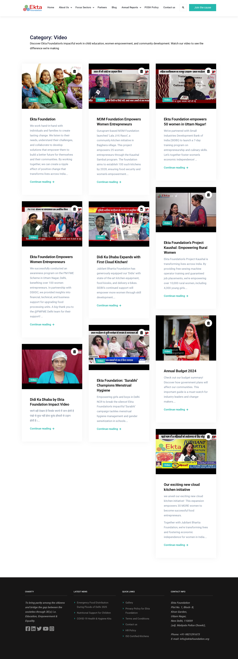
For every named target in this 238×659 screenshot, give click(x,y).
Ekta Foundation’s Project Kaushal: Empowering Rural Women (185, 248)
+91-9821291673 (190, 634)
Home (50, 7)
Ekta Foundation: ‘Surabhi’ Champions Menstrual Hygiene (117, 385)
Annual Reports (130, 7)
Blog (114, 7)
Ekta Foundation (42, 119)
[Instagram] (52, 629)
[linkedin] (33, 629)
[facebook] (28, 629)
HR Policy (130, 630)
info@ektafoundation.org (194, 638)
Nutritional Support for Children (94, 612)
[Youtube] (45, 629)
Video (33, 99)
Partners (102, 7)
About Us (64, 7)
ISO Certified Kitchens (137, 636)
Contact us (169, 7)
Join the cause (202, 7)
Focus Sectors (83, 7)
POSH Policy (152, 7)
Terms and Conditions (137, 618)
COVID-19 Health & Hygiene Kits (94, 618)
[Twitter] (39, 629)
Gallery (129, 602)
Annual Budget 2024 (180, 371)
